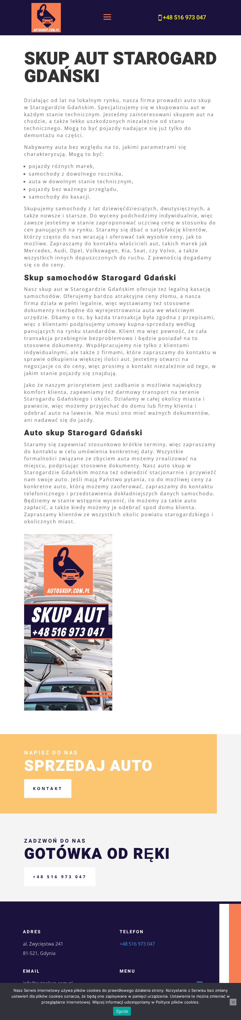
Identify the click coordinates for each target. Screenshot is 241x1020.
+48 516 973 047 (60, 876)
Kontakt (48, 788)
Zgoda (122, 1011)
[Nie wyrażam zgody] (233, 1002)
